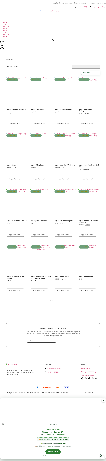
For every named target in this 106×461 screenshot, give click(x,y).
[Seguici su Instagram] (86, 378)
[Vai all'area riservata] (2, 47)
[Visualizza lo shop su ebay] (96, 378)
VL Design (97, 392)
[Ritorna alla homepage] (19, 365)
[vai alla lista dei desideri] (2, 43)
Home (5, 22)
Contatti (5, 28)
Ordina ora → (53, 451)
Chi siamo (6, 26)
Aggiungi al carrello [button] (15, 123)
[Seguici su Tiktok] (89, 378)
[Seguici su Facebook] (82, 378)
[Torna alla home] (53, 14)
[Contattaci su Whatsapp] (93, 378)
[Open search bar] (53, 40)
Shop (5, 24)
